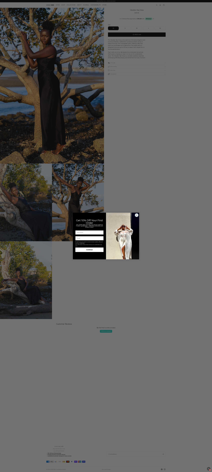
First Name (78, 229)
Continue (89, 250)
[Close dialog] (136, 215)
